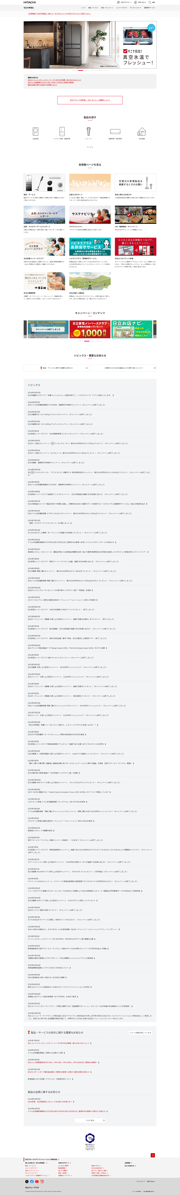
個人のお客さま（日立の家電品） (35, 1163)
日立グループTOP (32, 1188)
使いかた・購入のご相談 (98, 1170)
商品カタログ (95, 1166)
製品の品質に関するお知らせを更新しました (42, 85)
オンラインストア (135, 8)
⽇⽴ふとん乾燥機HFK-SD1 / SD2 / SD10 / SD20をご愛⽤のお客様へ (51, 82)
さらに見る (90, 1120)
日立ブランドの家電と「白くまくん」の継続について (90, 100)
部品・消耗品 (62, 1173)
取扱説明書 (61, 1168)
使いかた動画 (62, 1170)
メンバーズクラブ (121, 8)
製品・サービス (30, 1166)
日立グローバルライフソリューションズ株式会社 (41, 1159)
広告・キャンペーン (31, 1170)
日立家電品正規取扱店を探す (100, 1175)
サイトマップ (141, 1181)
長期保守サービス (149, 8)
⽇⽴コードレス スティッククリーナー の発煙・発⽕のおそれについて (54, 80)
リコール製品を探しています (140, 1033)
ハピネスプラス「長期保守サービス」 (36, 1175)
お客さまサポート (63, 1163)
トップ (83, 8)
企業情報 (127, 1163)
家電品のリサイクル (64, 1175)
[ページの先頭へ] (153, 1155)
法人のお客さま (129, 1166)
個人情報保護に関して (149, 1191)
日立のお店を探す (96, 1168)
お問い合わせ (151, 1181)
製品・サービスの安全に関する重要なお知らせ (57, 1032)
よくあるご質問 (63, 1166)
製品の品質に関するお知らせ (44, 1092)
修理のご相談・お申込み (98, 1173)
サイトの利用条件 (136, 1191)
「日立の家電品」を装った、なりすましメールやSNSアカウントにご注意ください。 (59, 14)
